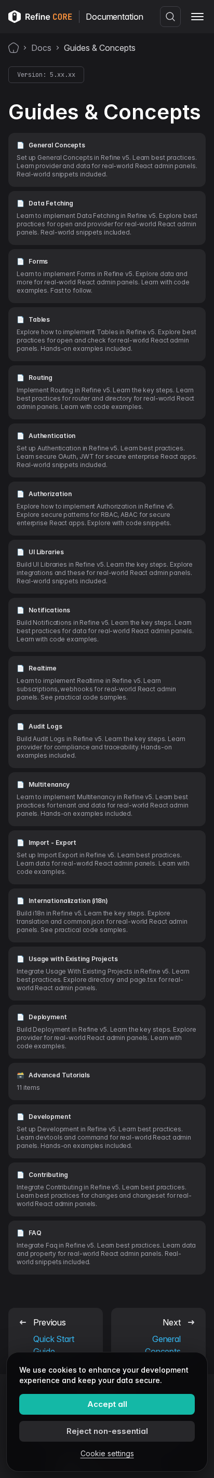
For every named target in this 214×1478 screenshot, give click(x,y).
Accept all (107, 1404)
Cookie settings (107, 1453)
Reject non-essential (107, 1431)
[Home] (13, 48)
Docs (41, 48)
